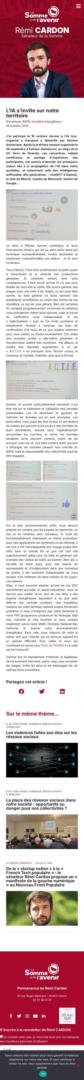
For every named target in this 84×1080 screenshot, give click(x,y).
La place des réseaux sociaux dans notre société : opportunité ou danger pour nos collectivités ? (41, 804)
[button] (21, 691)
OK (43, 1074)
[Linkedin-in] (44, 1016)
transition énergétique (46, 121)
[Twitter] (19, 1016)
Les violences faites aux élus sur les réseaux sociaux (41, 734)
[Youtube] (35, 1016)
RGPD (26, 121)
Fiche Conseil (20, 724)
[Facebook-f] (11, 1016)
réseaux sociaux (52, 724)
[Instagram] (27, 1016)
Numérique (13, 121)
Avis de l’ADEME (53, 645)
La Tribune (12, 863)
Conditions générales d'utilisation (27, 1041)
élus (8, 724)
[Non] (78, 1064)
